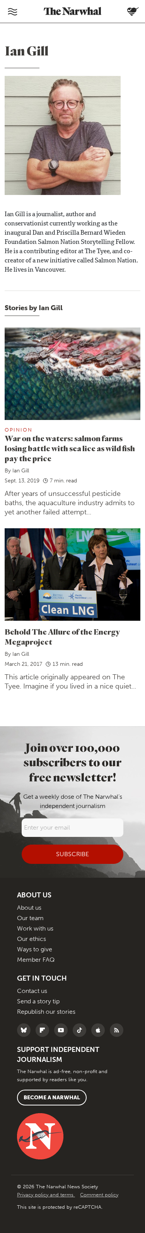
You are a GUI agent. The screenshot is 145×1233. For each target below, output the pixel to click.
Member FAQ (36, 959)
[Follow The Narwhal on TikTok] (81, 1030)
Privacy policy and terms (46, 1195)
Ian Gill (20, 470)
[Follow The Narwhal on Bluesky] (25, 1030)
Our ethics (31, 938)
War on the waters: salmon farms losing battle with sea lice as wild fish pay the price (70, 448)
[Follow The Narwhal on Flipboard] (44, 1030)
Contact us (32, 990)
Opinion (18, 430)
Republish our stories (46, 1011)
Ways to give (34, 949)
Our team (30, 918)
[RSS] (118, 1030)
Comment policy (99, 1195)
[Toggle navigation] (12, 11)
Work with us (35, 928)
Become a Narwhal (52, 1097)
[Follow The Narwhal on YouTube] (63, 1030)
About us (29, 907)
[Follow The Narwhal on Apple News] (100, 1030)
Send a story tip (38, 1001)
